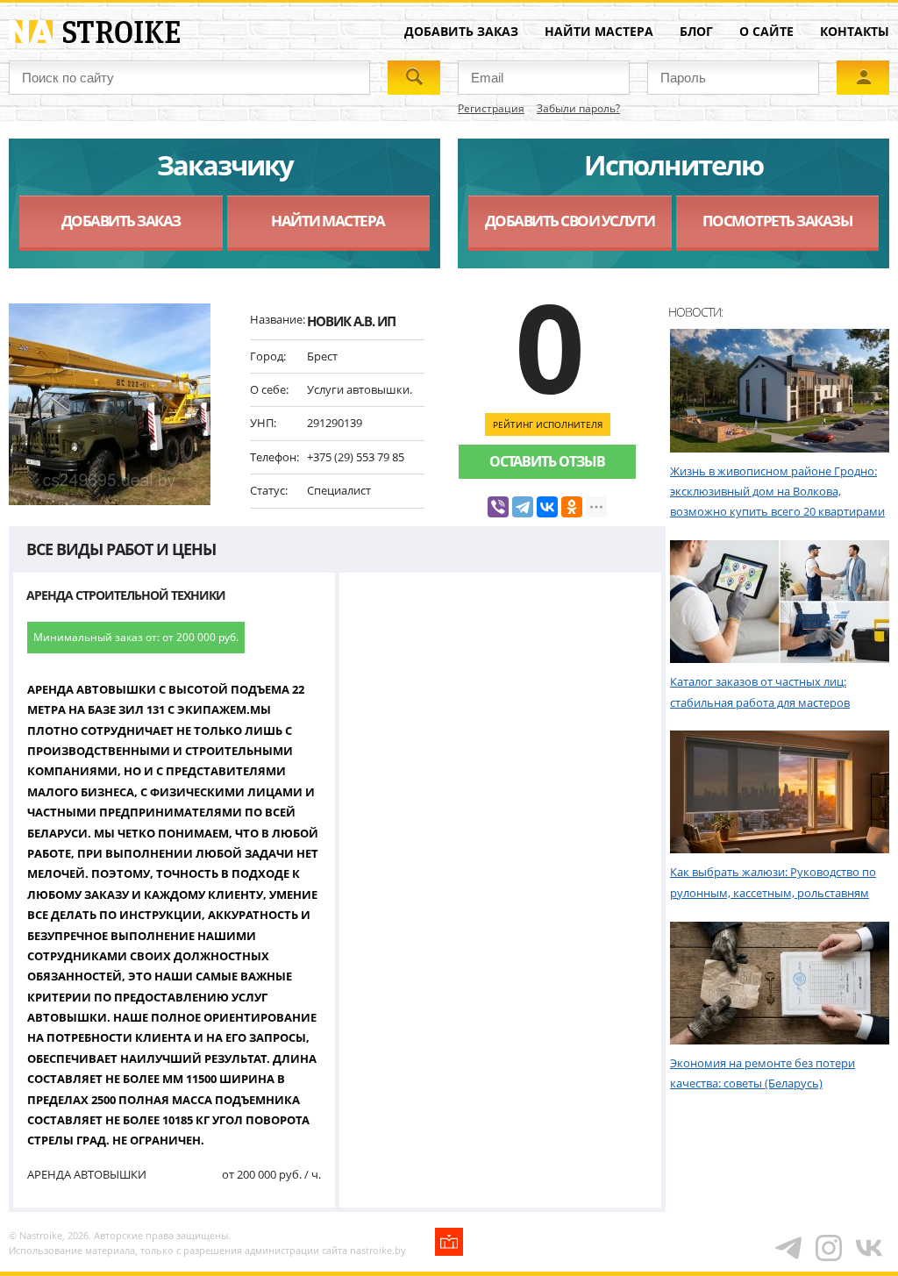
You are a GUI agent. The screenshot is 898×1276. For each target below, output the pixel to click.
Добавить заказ (461, 31)
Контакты (854, 31)
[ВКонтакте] (547, 506)
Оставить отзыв (547, 461)
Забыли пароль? (578, 108)
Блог (696, 31)
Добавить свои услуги (570, 220)
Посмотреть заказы (777, 220)
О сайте (766, 31)
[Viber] (498, 506)
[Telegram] (522, 506)
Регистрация (491, 108)
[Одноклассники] (571, 506)
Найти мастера (599, 31)
